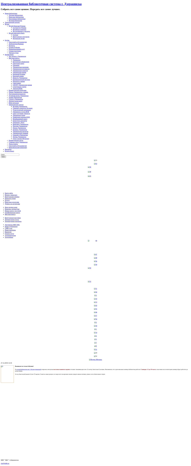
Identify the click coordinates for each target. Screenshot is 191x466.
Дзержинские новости (20, 71)
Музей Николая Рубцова (17, 26)
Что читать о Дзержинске (17, 56)
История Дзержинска (20, 106)
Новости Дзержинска (20, 78)
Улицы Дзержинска (19, 128)
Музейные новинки (19, 29)
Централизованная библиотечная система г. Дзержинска (41, 4)
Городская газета (18, 63)
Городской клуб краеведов (18, 42)
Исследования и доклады (21, 31)
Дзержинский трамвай (20, 133)
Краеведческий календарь (17, 90)
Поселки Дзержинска (20, 126)
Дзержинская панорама (21, 67)
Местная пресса (14, 58)
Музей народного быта (16, 33)
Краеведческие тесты (16, 140)
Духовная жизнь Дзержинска (18, 96)
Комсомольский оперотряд (18, 147)
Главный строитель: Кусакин (22, 108)
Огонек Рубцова (14, 47)
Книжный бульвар (19, 74)
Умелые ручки (14, 53)
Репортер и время (19, 81)
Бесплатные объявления (21, 62)
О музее (15, 35)
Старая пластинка (15, 51)
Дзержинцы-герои (19, 115)
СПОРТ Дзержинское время (22, 85)
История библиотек (15, 20)
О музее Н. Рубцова (19, 28)
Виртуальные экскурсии (21, 37)
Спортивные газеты (19, 87)
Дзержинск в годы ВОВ (21, 112)
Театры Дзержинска (19, 137)
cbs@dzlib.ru (5, 463)
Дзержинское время (19, 72)
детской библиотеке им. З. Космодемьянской (28, 369)
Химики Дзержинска (20, 130)
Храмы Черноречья (15, 97)
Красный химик (18, 76)
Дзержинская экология (20, 131)
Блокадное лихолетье (20, 121)
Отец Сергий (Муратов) (21, 138)
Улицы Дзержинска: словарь (18, 92)
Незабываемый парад (20, 119)
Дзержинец (16, 60)
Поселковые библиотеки (17, 19)
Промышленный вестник (21, 79)
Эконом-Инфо (17, 88)
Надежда (12, 45)
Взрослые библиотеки (16, 17)
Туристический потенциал (22, 110)
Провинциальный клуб (17, 49)
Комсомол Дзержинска (20, 124)
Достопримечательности (17, 94)
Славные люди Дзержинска (18, 142)
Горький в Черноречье (20, 135)
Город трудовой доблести (21, 113)
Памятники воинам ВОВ (21, 117)
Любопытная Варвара (16, 44)
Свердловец (17, 83)
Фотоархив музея (18, 38)
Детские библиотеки (16, 15)
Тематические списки (16, 104)
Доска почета (13, 144)
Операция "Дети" (19, 122)
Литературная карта (15, 101)
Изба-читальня (14, 103)
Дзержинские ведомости (21, 69)
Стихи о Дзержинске (16, 99)
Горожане (16, 65)
